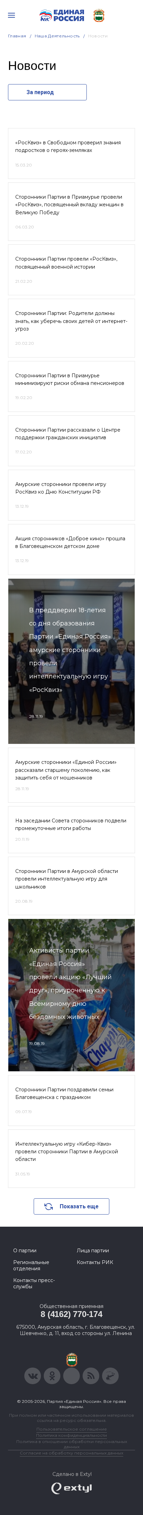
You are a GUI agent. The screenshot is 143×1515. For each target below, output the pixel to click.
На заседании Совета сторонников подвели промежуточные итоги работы (70, 824)
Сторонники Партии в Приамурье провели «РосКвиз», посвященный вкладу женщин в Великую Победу (69, 205)
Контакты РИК (95, 1262)
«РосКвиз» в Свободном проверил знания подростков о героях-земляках (68, 146)
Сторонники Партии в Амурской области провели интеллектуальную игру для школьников (66, 879)
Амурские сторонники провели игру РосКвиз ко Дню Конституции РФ (60, 488)
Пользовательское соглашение (71, 1429)
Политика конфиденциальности (71, 1435)
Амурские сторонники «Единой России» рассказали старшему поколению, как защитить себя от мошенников (66, 770)
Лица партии (93, 1250)
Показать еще (79, 1206)
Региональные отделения (31, 1265)
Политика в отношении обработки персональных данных (71, 1444)
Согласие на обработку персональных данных (71, 1452)
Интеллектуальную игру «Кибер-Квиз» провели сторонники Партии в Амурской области (66, 1152)
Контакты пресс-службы (34, 1283)
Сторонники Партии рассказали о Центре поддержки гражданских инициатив (67, 434)
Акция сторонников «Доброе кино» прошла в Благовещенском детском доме (70, 542)
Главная (17, 35)
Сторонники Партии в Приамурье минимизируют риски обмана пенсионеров (69, 379)
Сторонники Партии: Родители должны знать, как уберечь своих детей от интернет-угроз (71, 321)
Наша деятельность (57, 35)
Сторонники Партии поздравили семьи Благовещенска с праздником (64, 1093)
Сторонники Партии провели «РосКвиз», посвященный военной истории (66, 263)
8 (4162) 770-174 (71, 1314)
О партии (24, 1250)
